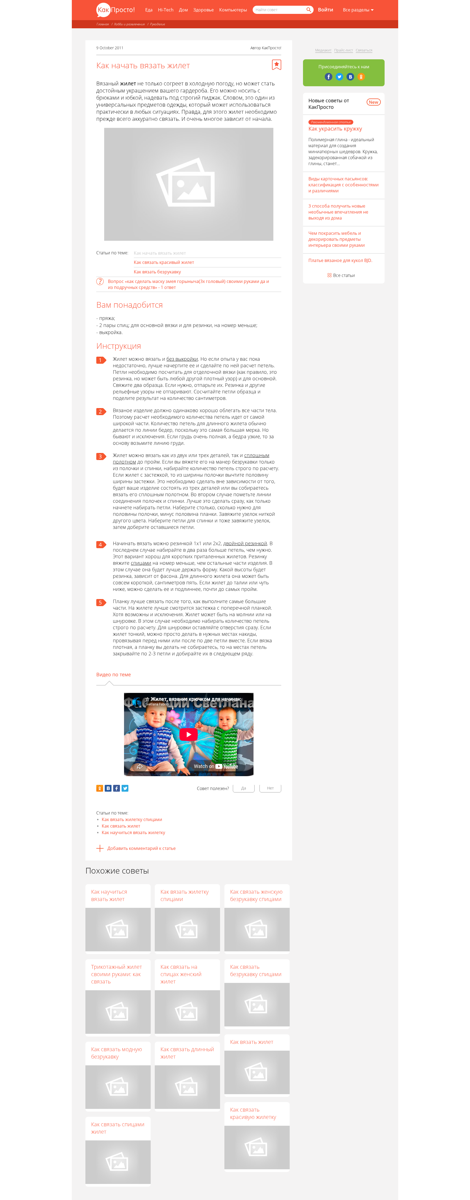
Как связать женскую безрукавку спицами (256, 895)
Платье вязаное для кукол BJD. (340, 260)
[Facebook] (328, 77)
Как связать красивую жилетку (253, 1113)
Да (243, 788)
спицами (141, 563)
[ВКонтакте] (350, 77)
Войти (325, 9)
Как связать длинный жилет (187, 1052)
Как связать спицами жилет (117, 1128)
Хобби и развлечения (129, 24)
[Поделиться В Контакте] (108, 788)
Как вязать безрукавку (157, 272)
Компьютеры (233, 10)
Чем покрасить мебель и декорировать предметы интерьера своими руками (336, 239)
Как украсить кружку (335, 128)
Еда (149, 10)
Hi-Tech (166, 10)
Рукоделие (157, 24)
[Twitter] (339, 77)
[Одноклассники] (361, 77)
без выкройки (182, 359)
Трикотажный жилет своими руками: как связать (116, 974)
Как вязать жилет (251, 1041)
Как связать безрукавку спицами (256, 970)
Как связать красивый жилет (164, 262)
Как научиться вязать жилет (109, 895)
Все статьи (344, 275)
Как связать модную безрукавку (116, 1052)
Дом (183, 10)
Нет (270, 788)
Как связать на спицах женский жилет (181, 974)
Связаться (364, 50)
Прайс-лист (343, 50)
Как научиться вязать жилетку (133, 832)
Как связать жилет (121, 826)
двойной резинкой (245, 543)
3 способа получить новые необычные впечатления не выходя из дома (338, 212)
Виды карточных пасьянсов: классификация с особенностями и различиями (343, 185)
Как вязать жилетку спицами (132, 819)
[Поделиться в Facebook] (116, 788)
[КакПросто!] (115, 10)
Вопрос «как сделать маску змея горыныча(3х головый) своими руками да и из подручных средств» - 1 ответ (188, 284)
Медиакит (323, 50)
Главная (103, 24)
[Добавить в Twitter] (125, 788)
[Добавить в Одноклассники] (99, 788)
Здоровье (203, 10)
